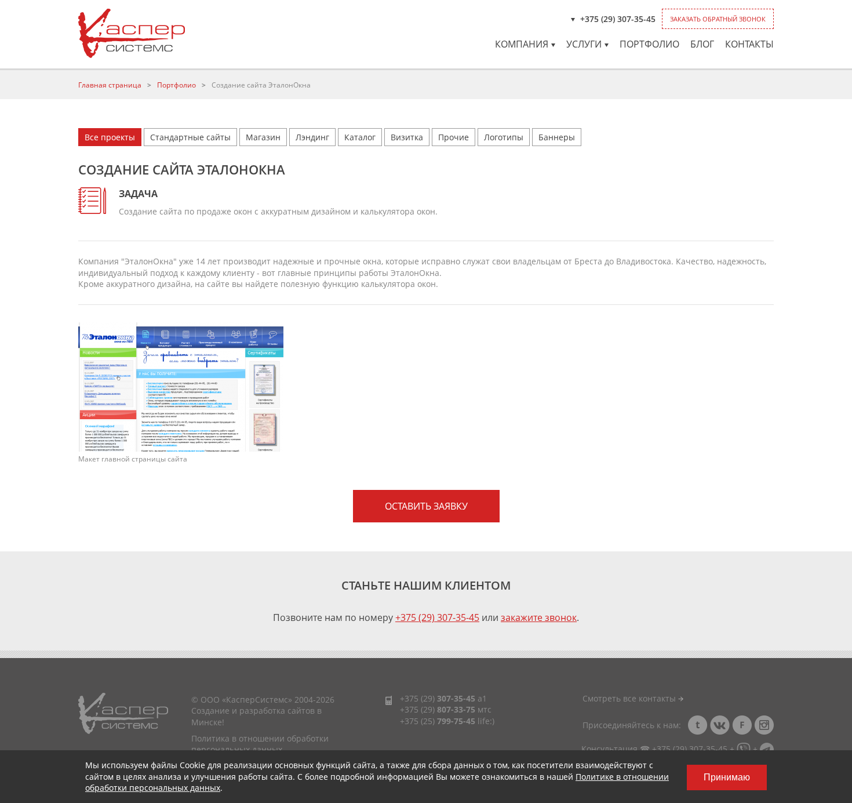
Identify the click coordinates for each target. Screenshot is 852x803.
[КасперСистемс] (131, 33)
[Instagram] (764, 725)
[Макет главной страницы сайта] (180, 385)
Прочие (453, 137)
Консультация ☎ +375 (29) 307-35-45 (654, 748)
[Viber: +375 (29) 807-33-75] (744, 748)
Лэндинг (312, 137)
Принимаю (727, 777)
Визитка (407, 137)
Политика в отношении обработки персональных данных (260, 744)
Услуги (584, 44)
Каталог (360, 137)
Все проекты (110, 137)
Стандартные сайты (190, 137)
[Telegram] (767, 748)
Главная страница (109, 85)
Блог (702, 44)
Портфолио (649, 44)
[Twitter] (698, 725)
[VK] (720, 725)
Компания (521, 44)
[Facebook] (742, 725)
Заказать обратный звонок (718, 18)
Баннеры (556, 137)
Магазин (263, 137)
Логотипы (503, 137)
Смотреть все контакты (630, 698)
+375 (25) (437, 720)
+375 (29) (437, 698)
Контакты (749, 44)
